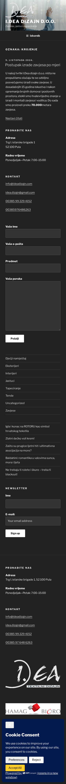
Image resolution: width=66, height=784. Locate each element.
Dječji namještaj (16, 358)
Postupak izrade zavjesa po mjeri (32, 65)
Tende (10, 395)
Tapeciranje (13, 388)
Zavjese (11, 410)
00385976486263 (18, 209)
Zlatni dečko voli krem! (20, 438)
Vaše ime (12, 226)
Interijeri (11, 373)
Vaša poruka (14, 278)
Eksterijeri (12, 366)
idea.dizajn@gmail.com (20, 192)
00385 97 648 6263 (19, 642)
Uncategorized (15, 403)
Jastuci (10, 381)
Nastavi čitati (14, 118)
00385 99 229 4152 (19, 201)
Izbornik (35, 35)
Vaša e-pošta (14, 244)
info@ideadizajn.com (19, 183)
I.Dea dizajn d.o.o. (31, 21)
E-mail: (10, 514)
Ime (8, 495)
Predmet (12, 261)
